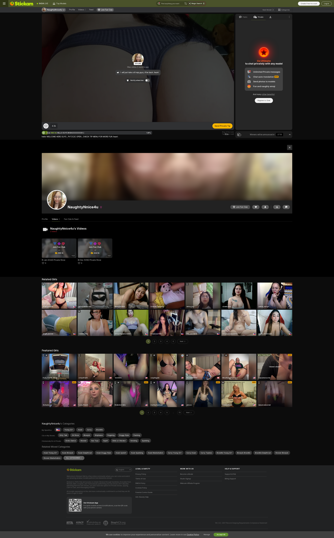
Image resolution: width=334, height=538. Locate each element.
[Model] (289, 147)
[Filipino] (58, 430)
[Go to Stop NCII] (118, 523)
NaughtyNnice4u (51, 423)
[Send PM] (286, 207)
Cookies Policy (141, 488)
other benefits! (268, 94)
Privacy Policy (140, 474)
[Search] (185, 3)
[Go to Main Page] (21, 3)
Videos (82, 9)
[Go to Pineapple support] (106, 523)
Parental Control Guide (143, 492)
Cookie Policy (193, 535)
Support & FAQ (230, 474)
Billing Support (230, 479)
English (121, 470)
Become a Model (186, 474)
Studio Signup (185, 479)
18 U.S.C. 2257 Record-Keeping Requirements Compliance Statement (241, 523)
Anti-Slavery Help (142, 497)
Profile (72, 9)
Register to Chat (264, 100)
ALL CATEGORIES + (74, 458)
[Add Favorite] (46, 126)
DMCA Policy (140, 483)
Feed (91, 9)
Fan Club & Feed (71, 219)
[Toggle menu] (4, 3)
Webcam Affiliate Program (190, 483)
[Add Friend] (277, 207)
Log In (326, 4)
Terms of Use (140, 479)
